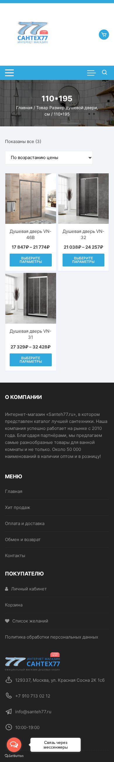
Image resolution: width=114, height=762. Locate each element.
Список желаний (30, 621)
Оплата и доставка (24, 523)
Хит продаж (17, 507)
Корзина (14, 605)
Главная (24, 107)
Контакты (15, 555)
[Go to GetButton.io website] (14, 756)
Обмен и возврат (23, 539)
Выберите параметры (31, 260)
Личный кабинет (29, 589)
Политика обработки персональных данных (51, 637)
